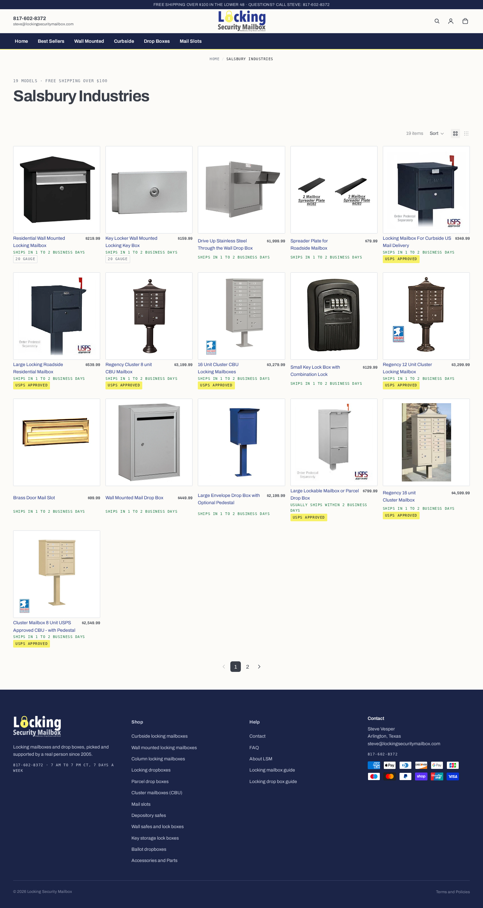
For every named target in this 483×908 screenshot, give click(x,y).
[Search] (437, 21)
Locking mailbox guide (272, 770)
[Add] (90, 223)
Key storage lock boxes (155, 838)
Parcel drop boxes (150, 781)
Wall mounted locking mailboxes (164, 747)
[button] (437, 133)
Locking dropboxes (151, 770)
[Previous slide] (23, 190)
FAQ (254, 747)
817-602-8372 (316, 4)
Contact (257, 736)
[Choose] (182, 223)
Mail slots (140, 804)
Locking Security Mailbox (49, 891)
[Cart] (465, 21)
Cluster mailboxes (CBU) (156, 792)
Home (214, 59)
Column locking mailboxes (158, 758)
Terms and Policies (453, 892)
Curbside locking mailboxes (159, 736)
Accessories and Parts (154, 860)
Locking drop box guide (273, 781)
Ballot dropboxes (148, 849)
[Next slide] (90, 190)
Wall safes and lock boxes (157, 826)
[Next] (259, 667)
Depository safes (148, 815)
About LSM (260, 758)
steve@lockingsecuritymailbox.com (43, 24)
